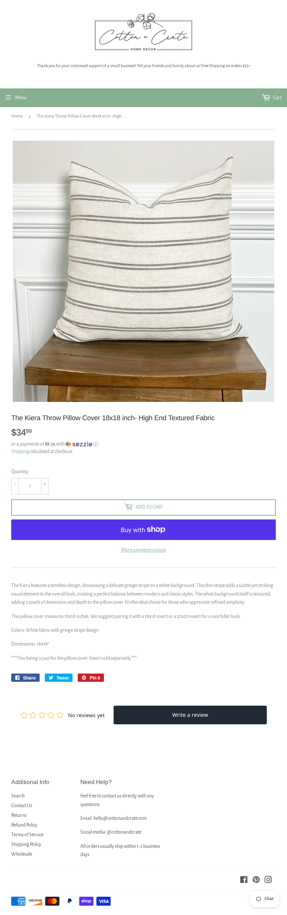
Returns (19, 815)
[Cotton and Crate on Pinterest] (256, 881)
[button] (143, 444)
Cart (276, 97)
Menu (21, 97)
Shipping (20, 451)
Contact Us (21, 805)
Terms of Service (27, 834)
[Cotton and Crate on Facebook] (244, 881)
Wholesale (21, 854)
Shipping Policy (26, 844)
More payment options (143, 550)
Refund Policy (24, 825)
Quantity (19, 471)
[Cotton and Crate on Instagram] (268, 881)
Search (18, 796)
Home (17, 116)
